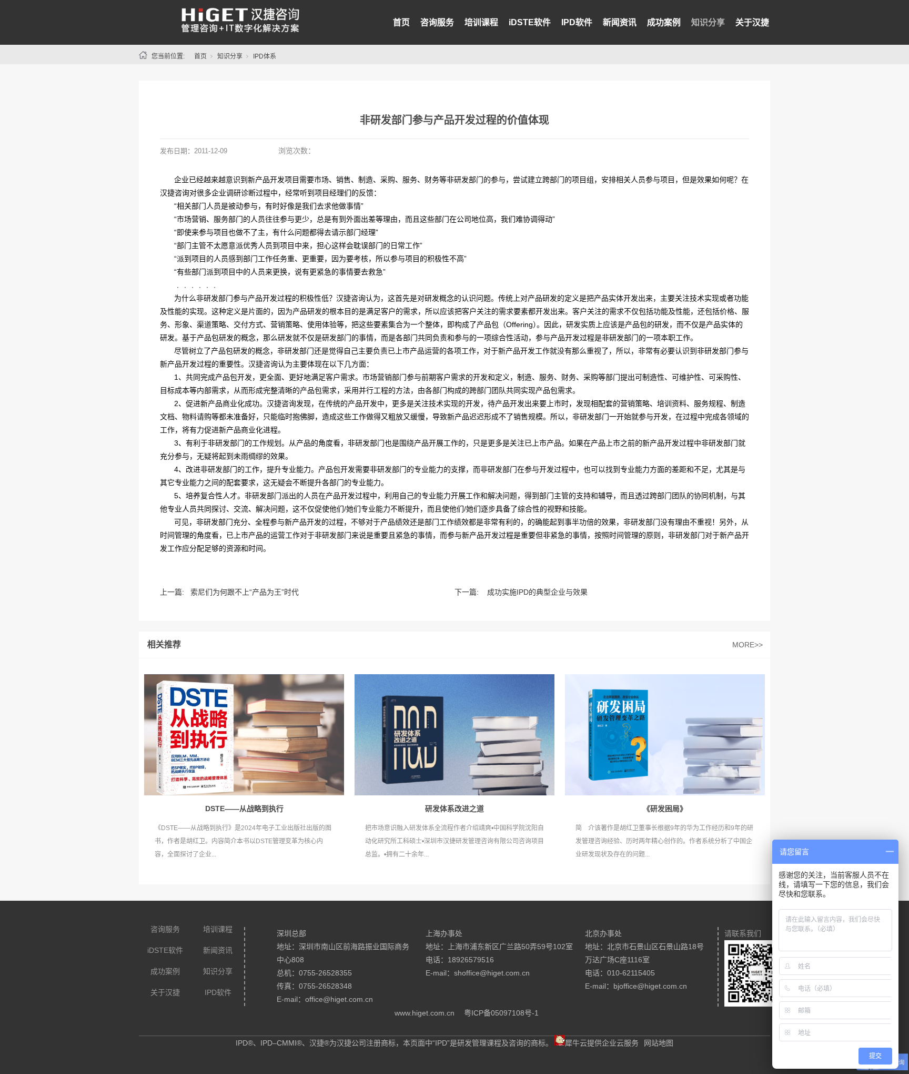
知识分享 (708, 22)
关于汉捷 (752, 22)
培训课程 (481, 22)
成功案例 (664, 22)
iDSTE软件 (530, 22)
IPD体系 (264, 56)
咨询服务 (437, 22)
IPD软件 (576, 22)
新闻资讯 (620, 22)
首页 (401, 22)
